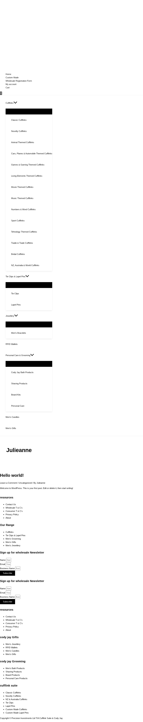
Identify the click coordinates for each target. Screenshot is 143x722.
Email (3, 564)
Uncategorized (25, 483)
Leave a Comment (8, 483)
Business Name (7, 568)
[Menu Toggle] (29, 111)
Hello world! (12, 475)
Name (3, 560)
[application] (15, 103)
